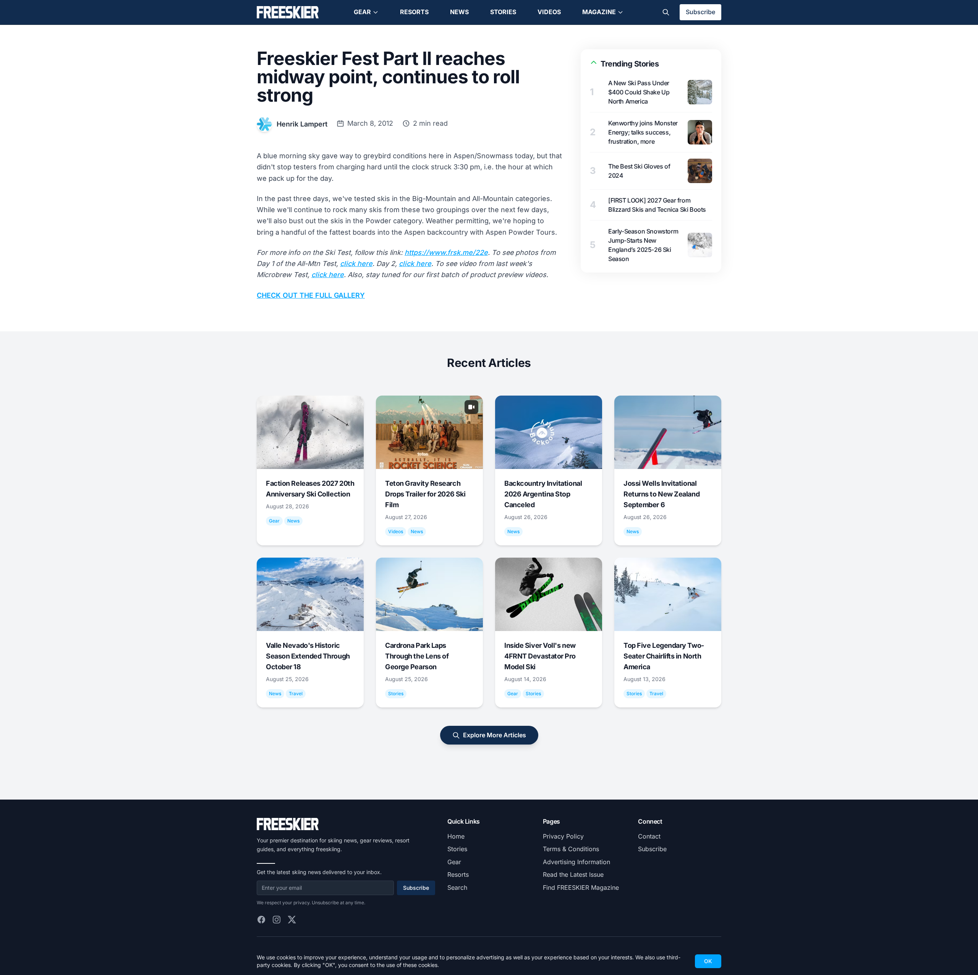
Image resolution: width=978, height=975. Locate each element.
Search (457, 887)
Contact (649, 836)
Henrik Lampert (302, 124)
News (459, 12)
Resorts (414, 12)
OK (708, 961)
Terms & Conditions (571, 849)
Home (456, 836)
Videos (549, 12)
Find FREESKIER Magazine (581, 887)
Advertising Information (576, 862)
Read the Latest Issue (573, 874)
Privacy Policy (563, 836)
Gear (362, 12)
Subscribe (700, 12)
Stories (503, 12)
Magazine (599, 12)
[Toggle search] (666, 12)
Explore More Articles (494, 735)
